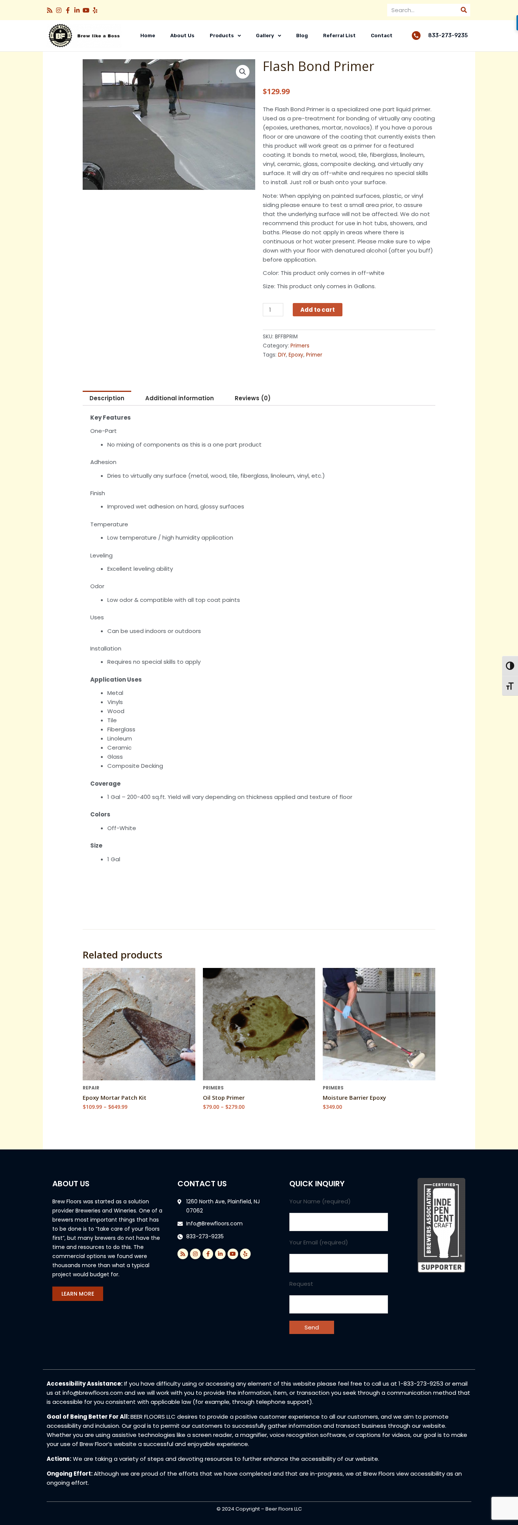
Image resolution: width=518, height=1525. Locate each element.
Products (222, 35)
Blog (302, 35)
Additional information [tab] (179, 398)
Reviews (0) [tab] (253, 398)
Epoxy (296, 354)
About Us (182, 35)
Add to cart (317, 310)
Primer (314, 354)
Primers (299, 345)
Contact (381, 35)
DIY (282, 354)
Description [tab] (106, 398)
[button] (50, 10)
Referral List (339, 35)
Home (147, 35)
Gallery (265, 35)
